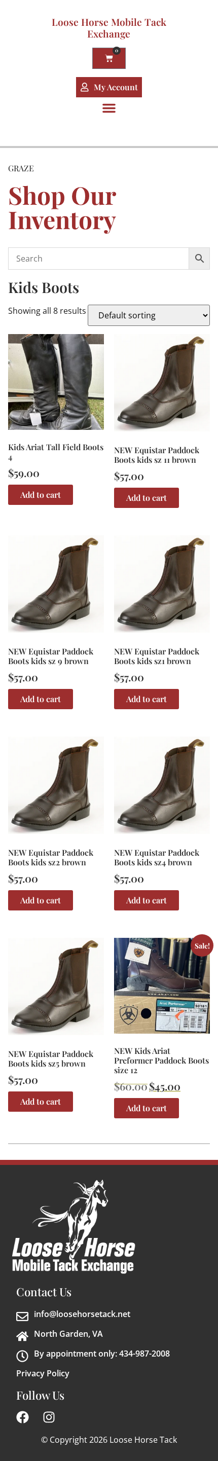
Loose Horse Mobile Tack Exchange (109, 27)
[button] (109, 108)
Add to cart (40, 494)
